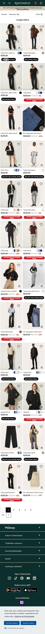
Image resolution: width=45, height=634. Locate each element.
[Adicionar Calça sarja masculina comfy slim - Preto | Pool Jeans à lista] (18, 183)
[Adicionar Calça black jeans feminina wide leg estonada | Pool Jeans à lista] (41, 426)
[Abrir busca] (9, 3)
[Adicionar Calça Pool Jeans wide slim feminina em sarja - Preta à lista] (18, 66)
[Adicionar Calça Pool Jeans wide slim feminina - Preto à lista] (18, 26)
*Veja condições (22, 9)
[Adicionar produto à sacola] (19, 48)
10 (3, 515)
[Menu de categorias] (4, 3)
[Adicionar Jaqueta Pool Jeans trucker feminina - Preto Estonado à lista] (18, 386)
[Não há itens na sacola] (41, 3)
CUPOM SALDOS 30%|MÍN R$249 (34, 100)
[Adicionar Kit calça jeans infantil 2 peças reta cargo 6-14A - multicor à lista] (41, 466)
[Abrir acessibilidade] (41, 29)
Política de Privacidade (24, 616)
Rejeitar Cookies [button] (28, 623)
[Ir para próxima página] (8, 514)
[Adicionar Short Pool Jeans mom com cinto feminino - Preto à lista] (18, 144)
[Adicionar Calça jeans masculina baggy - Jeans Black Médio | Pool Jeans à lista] (41, 66)
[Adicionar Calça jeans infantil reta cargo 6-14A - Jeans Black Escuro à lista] (18, 426)
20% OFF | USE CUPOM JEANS (11, 177)
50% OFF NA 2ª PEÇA (8, 59)
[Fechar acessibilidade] (43, 26)
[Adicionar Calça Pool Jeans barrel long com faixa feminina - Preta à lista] (18, 107)
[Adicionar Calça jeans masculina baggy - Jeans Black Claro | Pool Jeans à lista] (41, 224)
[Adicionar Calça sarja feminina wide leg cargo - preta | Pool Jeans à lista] (18, 466)
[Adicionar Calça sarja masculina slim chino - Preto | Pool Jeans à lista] (18, 224)
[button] (14, 628)
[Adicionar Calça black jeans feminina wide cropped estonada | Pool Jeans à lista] (41, 144)
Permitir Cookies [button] (12, 623)
